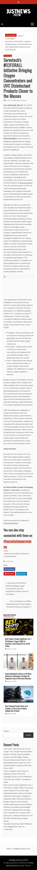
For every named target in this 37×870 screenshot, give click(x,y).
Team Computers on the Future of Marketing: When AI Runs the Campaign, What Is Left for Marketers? (18, 774)
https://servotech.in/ (11, 523)
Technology (7, 55)
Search (6, 731)
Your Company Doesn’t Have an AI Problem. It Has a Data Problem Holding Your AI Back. (16, 708)
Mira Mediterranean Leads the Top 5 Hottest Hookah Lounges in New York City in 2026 (17, 765)
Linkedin (22, 574)
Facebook (10, 569)
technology (9, 561)
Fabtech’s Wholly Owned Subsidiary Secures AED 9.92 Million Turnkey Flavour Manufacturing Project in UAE (17, 757)
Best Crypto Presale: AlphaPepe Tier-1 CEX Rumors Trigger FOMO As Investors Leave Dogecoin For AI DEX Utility (18, 642)
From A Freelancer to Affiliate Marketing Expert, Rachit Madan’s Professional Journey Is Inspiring (18, 604)
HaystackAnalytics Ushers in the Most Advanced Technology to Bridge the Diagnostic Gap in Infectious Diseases (18, 676)
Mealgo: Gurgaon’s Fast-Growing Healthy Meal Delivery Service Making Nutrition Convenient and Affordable (18, 804)
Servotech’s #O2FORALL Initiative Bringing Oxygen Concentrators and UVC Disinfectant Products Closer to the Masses (17, 588)
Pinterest (10, 574)
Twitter (22, 569)
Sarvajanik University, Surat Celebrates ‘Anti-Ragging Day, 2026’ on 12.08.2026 (18, 826)
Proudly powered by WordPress (15, 863)
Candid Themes (25, 865)
